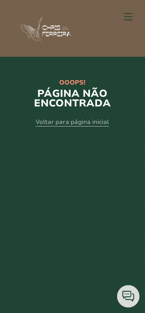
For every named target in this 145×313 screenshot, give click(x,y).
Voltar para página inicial (72, 122)
